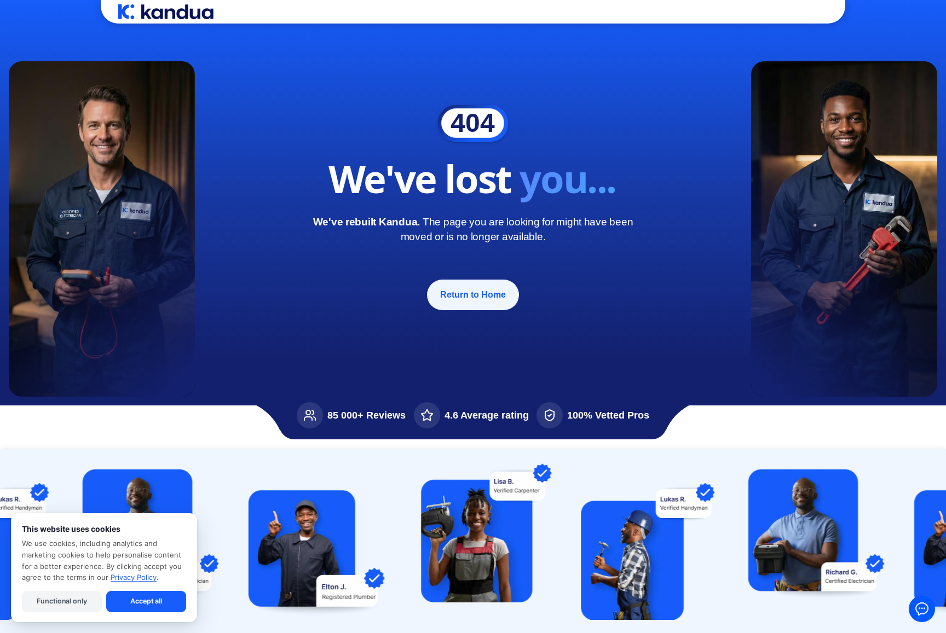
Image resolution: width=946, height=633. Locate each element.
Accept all (146, 601)
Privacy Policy (134, 577)
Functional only (61, 601)
